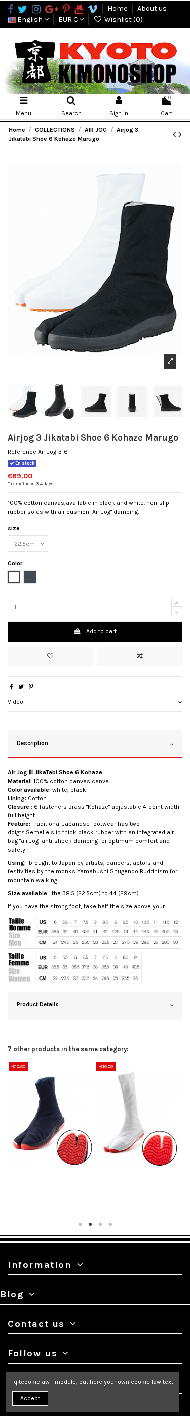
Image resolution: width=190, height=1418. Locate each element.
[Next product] (179, 134)
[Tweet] (21, 686)
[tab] (95, 702)
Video (15, 701)
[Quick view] (63, 1170)
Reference (22, 451)
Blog (12, 1294)
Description (32, 743)
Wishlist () (123, 19)
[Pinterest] (31, 686)
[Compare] (52, 1170)
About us (152, 8)
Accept (30, 1398)
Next (174, 1140)
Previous (15, 1140)
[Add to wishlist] (50, 656)
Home (118, 8)
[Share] (11, 686)
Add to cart (101, 631)
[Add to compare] (139, 656)
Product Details (38, 1004)
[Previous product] (175, 134)
